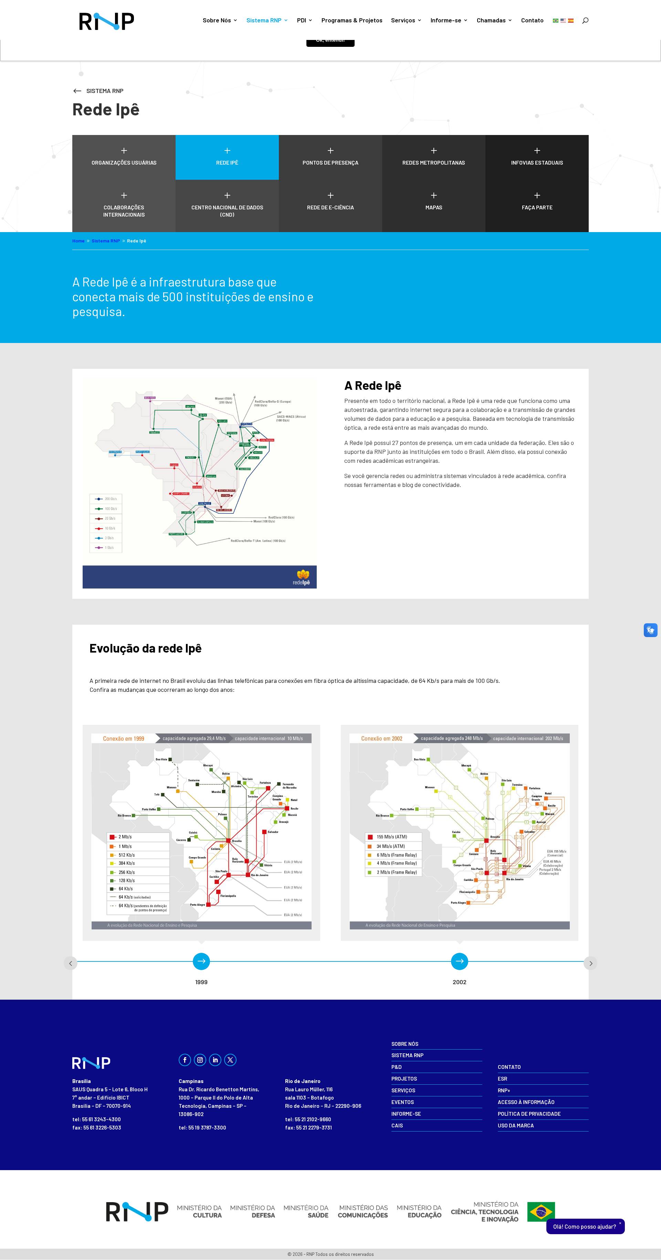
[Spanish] (571, 20)
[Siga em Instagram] (200, 1060)
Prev (70, 963)
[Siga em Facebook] (185, 1060)
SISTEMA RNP (105, 90)
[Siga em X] (230, 1060)
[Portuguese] (556, 20)
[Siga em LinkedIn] (215, 1060)
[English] (563, 20)
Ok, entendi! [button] (330, 40)
